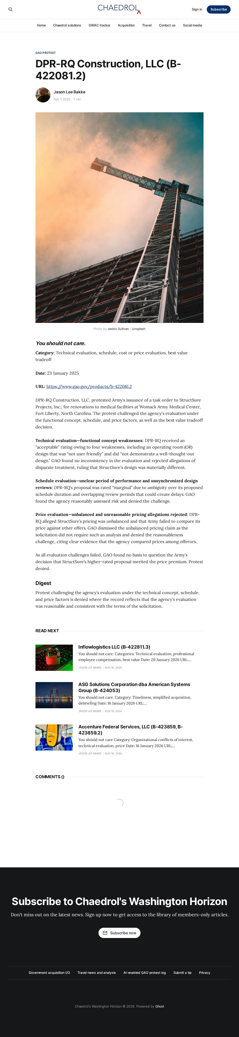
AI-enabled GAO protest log (144, 973)
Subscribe (219, 9)
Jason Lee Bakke (69, 92)
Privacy (204, 973)
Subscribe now (123, 933)
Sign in (197, 9)
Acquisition (126, 25)
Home (41, 25)
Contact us (167, 25)
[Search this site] (10, 9)
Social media (192, 25)
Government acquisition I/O (49, 973)
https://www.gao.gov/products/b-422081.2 (89, 386)
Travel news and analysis (96, 973)
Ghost (159, 1006)
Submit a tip (182, 973)
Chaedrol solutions (67, 25)
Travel (146, 25)
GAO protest (45, 53)
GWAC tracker (99, 25)
